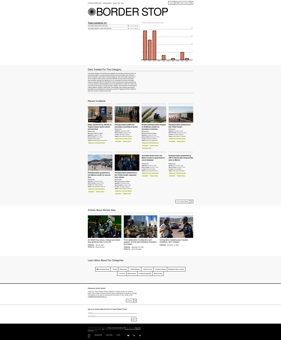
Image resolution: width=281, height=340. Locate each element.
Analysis (115, 3)
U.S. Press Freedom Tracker (94, 3)
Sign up (134, 319)
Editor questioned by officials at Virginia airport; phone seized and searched (99, 126)
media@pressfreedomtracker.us (97, 297)
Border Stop (92, 131)
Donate (171, 3)
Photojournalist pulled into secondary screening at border (126, 125)
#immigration (118, 141)
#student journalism (146, 148)
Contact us (129, 300)
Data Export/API (98, 335)
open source (138, 327)
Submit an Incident (184, 3)
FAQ (119, 3)
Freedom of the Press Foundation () (116, 327)
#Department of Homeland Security (96, 143)
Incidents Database (107, 3)
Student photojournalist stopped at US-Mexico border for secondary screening (154, 126)
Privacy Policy (109, 335)
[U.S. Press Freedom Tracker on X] (134, 336)
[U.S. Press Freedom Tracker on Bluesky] (128, 336)
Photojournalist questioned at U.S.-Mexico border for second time (99, 175)
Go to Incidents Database (183, 201)
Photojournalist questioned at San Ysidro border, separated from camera (126, 175)
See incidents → (135, 26)
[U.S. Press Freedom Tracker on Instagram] (140, 336)
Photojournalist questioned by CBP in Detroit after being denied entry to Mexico (181, 157)
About (122, 3)
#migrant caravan (127, 141)
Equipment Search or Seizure (96, 133)
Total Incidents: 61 (97, 22)
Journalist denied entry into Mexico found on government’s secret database (153, 157)
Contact (118, 335)
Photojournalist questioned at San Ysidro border (180, 125)
